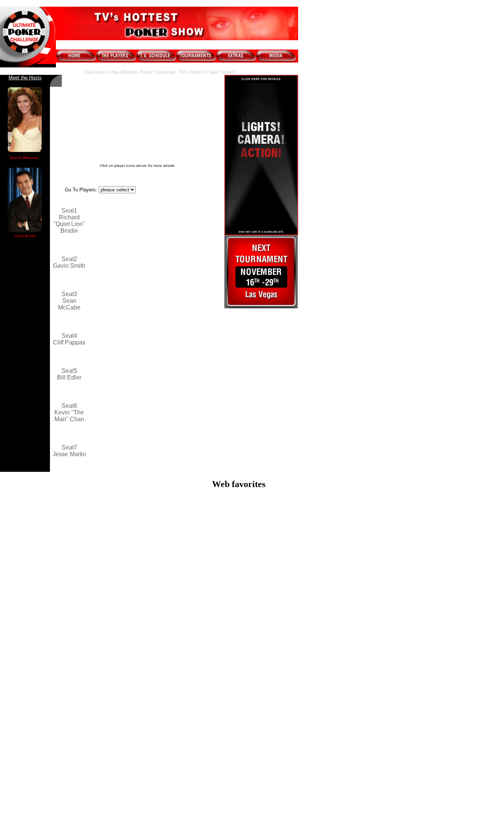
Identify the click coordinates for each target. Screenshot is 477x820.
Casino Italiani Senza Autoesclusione (238, 513)
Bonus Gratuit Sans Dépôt (238, 735)
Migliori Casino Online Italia (238, 661)
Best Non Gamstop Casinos (238, 560)
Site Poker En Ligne (238, 762)
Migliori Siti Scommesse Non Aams (238, 756)
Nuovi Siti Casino (239, 797)
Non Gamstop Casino (238, 500)
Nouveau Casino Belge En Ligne (238, 687)
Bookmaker (238, 784)
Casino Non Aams (238, 594)
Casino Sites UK (238, 600)
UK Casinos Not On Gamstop (238, 654)
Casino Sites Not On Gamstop (238, 520)
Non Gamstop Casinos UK (239, 607)
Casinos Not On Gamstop (238, 527)
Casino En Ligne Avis (239, 804)
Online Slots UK (238, 627)
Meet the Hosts (25, 77)
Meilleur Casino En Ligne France (238, 573)
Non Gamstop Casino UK (238, 620)
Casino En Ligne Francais (238, 769)
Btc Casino (238, 681)
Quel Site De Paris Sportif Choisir (238, 722)
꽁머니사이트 (238, 708)
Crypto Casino (238, 674)
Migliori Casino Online (238, 506)
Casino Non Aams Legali (238, 533)
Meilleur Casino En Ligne (238, 567)
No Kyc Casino (238, 742)
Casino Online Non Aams (238, 701)
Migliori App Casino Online (239, 694)
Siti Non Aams (238, 749)
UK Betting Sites (238, 641)
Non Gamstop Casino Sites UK (239, 547)
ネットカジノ (238, 776)
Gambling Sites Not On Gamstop (238, 540)
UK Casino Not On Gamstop (238, 553)
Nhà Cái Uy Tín (238, 715)
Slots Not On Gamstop (238, 667)
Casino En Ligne (239, 790)
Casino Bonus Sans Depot (238, 729)
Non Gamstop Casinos (238, 634)
